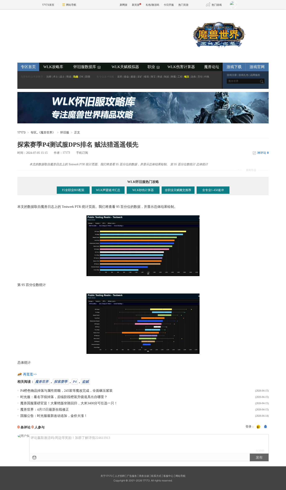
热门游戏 (217, 4)
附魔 (173, 76)
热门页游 (183, 4)
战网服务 (255, 75)
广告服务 (132, 475)
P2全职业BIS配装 (73, 190)
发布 (259, 457)
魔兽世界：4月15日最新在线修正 (44, 409)
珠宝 (153, 76)
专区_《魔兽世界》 (43, 132)
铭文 (186, 76)
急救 (193, 76)
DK (82, 76)
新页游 (135, 4)
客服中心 (168, 475)
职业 (154, 67)
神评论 (263, 152)
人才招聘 (120, 475)
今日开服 (169, 4)
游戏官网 (257, 67)
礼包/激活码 (152, 4)
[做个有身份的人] (258, 427)
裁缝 (133, 76)
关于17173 (106, 475)
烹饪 (200, 76)
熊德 (68, 76)
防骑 (87, 76)
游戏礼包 (243, 75)
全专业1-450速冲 (213, 190)
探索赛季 (60, 381)
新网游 (123, 4)
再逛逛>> (30, 374)
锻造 (146, 76)
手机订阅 (82, 152)
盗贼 (85, 381)
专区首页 (28, 67)
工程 (180, 76)
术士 (55, 76)
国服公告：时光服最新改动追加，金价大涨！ (53, 416)
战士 (62, 76)
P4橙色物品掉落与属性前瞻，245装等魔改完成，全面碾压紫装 (66, 390)
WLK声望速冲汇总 (108, 190)
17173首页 (48, 4)
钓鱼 (206, 76)
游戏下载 (234, 67)
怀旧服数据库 (87, 67)
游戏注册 (232, 75)
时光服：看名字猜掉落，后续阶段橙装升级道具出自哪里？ (63, 397)
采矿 (139, 76)
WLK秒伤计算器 (143, 190)
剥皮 (159, 76)
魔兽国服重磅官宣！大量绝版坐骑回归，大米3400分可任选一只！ (68, 403)
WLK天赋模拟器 (125, 67)
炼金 (126, 76)
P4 (75, 381)
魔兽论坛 (211, 67)
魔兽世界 (42, 381)
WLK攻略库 (53, 67)
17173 (21, 132)
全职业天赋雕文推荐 (178, 190)
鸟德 (75, 76)
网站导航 (71, 4)
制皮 (166, 76)
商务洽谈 (144, 475)
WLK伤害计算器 (181, 67)
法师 (48, 76)
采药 (119, 76)
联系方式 (156, 475)
